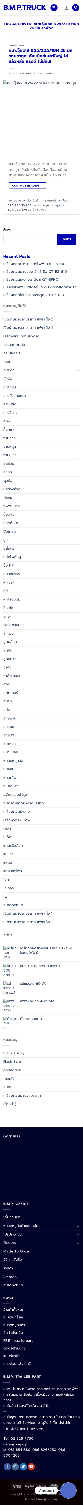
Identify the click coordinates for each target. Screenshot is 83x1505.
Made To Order (16, 1251)
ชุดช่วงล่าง (11, 489)
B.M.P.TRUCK (23, 7)
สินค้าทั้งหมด (13, 905)
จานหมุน (9, 446)
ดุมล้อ (7, 480)
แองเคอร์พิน (12, 871)
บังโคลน (9, 531)
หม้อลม (8, 769)
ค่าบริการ (10, 412)
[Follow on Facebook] (7, 1466)
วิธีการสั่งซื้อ (12, 1259)
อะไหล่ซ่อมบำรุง (15, 794)
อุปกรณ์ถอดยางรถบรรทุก (23, 803)
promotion (12, 1070)
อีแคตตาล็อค (13, 1317)
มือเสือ (8, 608)
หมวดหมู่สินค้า (14, 1325)
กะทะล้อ (13, 45)
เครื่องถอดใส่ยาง (16, 811)
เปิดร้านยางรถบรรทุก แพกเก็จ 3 (28, 319)
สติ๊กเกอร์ (10, 692)
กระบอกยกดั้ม (14, 344)
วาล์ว (7, 667)
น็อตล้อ (9, 514)
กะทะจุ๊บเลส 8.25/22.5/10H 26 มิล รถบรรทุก (39, 202)
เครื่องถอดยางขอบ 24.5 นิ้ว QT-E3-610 (35, 271)
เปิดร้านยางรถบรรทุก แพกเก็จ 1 (27, 913)
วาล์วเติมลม (12, 675)
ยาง (6, 616)
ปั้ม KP (8, 565)
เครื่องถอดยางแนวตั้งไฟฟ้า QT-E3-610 (34, 264)
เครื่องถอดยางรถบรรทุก (22, 1095)
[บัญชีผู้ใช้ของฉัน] (66, 8)
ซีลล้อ (7, 472)
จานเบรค (10, 455)
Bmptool (10, 1277)
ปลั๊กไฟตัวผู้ (12, 557)
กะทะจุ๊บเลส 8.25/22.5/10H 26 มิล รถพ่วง (36, 207)
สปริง (7, 701)
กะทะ (6, 361)
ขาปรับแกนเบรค (15, 395)
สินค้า (22, 45)
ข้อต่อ (7, 378)
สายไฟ (8, 735)
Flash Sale (12, 1061)
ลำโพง (8, 633)
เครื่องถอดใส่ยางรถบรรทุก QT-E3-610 (33, 295)
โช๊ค (6, 879)
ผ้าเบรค (9, 582)
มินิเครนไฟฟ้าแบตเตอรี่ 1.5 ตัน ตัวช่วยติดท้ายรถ (40, 287)
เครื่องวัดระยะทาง (16, 820)
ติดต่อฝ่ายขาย (14, 1348)
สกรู (6, 684)
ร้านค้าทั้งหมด (13, 1309)
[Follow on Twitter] (23, 1466)
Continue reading (27, 186)
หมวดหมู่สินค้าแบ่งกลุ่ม (20, 1226)
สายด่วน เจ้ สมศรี (17, 1363)
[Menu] (54, 7)
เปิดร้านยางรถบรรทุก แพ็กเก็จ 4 (28, 327)
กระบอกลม (11, 353)
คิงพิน (8, 421)
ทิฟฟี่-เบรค (11, 506)
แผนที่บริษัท (12, 1356)
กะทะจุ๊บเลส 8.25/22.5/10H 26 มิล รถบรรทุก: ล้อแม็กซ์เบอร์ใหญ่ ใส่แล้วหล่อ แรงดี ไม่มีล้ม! (40, 56)
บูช (5, 540)
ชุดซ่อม (8, 463)
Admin (50, 73)
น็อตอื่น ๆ (10, 523)
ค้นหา (7, 229)
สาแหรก (9, 743)
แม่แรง (8, 854)
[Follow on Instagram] (15, 1466)
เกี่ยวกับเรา (12, 1217)
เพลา (7, 828)
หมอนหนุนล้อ (13, 760)
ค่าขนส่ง (9, 404)
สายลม (8, 726)
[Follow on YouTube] (31, 1466)
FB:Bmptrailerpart (18, 1340)
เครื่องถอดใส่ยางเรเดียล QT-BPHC (30, 279)
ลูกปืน (7, 650)
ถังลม (7, 497)
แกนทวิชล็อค (13, 845)
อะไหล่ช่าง (10, 786)
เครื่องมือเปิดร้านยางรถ (21, 336)
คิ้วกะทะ (8, 429)
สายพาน (9, 718)
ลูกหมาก (10, 658)
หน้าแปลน (10, 752)
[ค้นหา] (75, 7)
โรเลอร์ (8, 888)
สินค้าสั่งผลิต (13, 1332)
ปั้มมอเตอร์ (11, 574)
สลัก (6, 709)
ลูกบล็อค (10, 641)
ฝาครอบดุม (11, 599)
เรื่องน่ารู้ (9, 1104)
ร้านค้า (8, 1268)
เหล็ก (7, 837)
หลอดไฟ (9, 777)
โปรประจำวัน (12, 1234)
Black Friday (13, 1053)
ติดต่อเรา (10, 1242)
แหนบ (7, 862)
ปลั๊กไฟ (8, 548)
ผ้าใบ (7, 590)
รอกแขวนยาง (14, 625)
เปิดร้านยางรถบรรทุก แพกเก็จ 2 (28, 922)
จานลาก (9, 438)
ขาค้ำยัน (9, 387)
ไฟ (5, 896)
